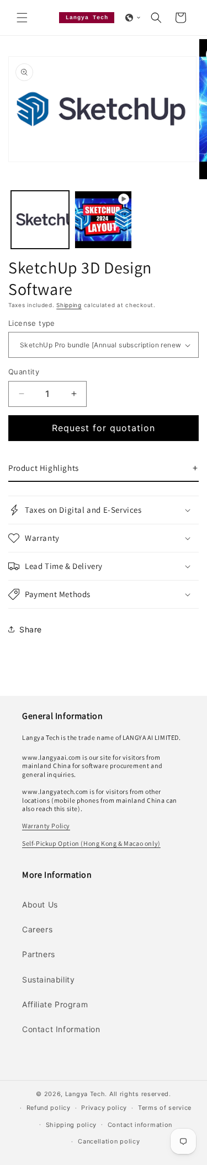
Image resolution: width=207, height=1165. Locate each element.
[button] (22, 18)
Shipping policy (71, 1125)
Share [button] (30, 629)
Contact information (140, 1125)
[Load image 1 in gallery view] (40, 220)
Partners (38, 954)
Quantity (23, 371)
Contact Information (61, 1029)
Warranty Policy (46, 826)
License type (31, 323)
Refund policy (48, 1108)
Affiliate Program (55, 1004)
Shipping (69, 305)
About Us (40, 904)
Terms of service (165, 1108)
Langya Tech (85, 1094)
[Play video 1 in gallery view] (103, 220)
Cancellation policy (109, 1141)
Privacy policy (104, 1108)
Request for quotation (103, 427)
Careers (37, 929)
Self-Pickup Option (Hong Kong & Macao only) (91, 843)
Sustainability (48, 979)
